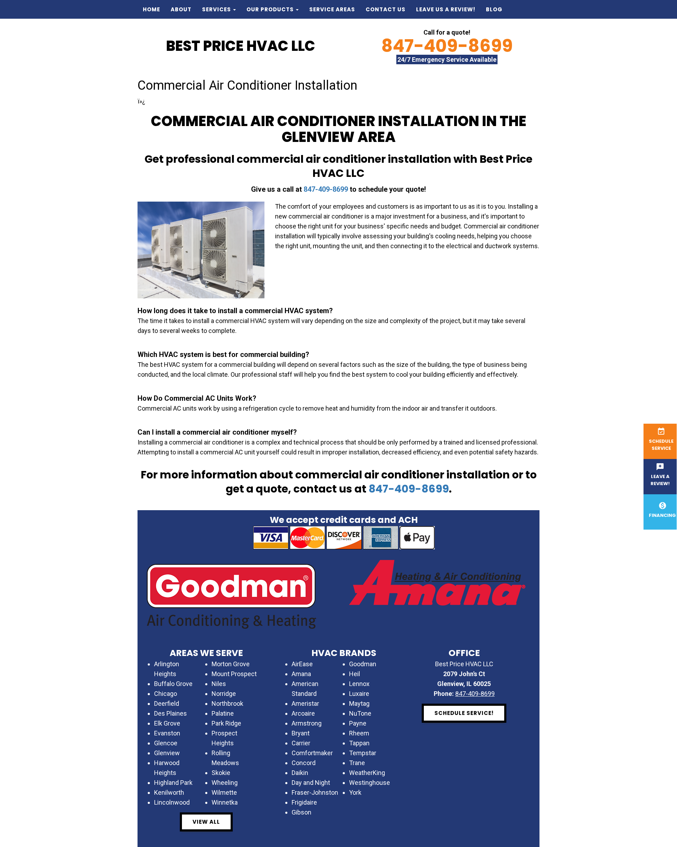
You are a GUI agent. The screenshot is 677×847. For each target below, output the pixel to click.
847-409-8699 (447, 45)
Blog (494, 9)
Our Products (270, 9)
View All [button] (206, 821)
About (181, 9)
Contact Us (385, 9)
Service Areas (332, 9)
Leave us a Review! (445, 9)
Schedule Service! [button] (464, 713)
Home (151, 9)
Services (217, 9)
